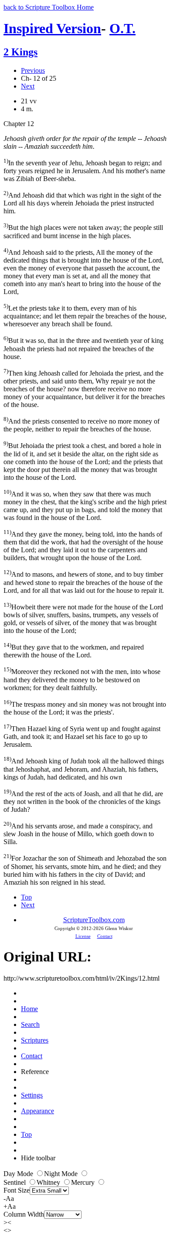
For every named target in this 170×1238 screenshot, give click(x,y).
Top (26, 897)
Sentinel (15, 1182)
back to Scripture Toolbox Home (48, 7)
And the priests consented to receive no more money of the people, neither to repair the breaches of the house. (81, 424)
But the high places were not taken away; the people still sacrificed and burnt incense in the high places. (83, 230)
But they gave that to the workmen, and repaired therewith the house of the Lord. (73, 650)
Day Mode (19, 1173)
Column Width (23, 1214)
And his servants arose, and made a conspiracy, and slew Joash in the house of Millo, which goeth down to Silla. (78, 833)
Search (30, 1024)
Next (27, 86)
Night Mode (61, 1173)
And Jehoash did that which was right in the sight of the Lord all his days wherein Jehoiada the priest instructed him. (82, 202)
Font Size (16, 1190)
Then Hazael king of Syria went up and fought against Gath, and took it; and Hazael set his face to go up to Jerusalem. (81, 735)
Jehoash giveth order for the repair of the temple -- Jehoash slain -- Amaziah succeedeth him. (85, 142)
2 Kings (20, 52)
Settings (32, 1095)
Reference (35, 1071)
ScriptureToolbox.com (94, 919)
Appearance (37, 1111)
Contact (104, 936)
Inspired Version (52, 28)
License (83, 936)
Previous (33, 70)
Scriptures (34, 1040)
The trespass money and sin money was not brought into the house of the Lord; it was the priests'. (84, 707)
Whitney (49, 1182)
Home (29, 1008)
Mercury (83, 1182)
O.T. (122, 28)
